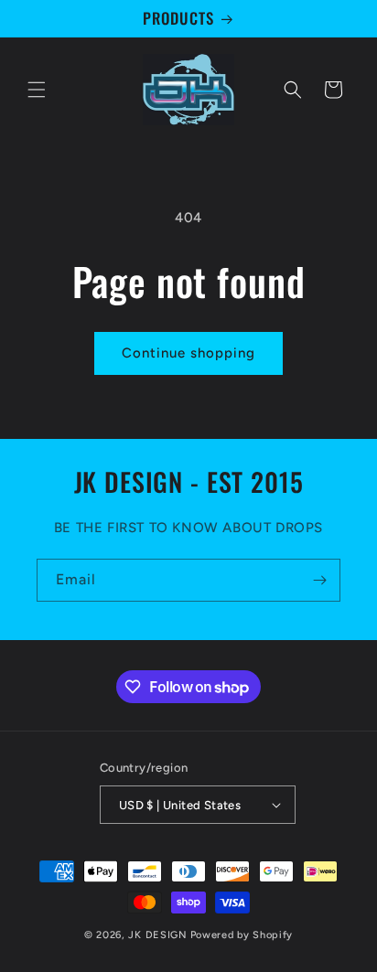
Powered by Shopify (242, 935)
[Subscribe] (319, 580)
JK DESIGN (157, 935)
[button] (36, 89)
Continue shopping (188, 353)
